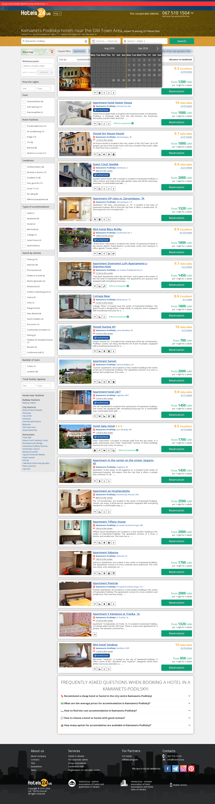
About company (38, 756)
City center (27, 415)
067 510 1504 (176, 13)
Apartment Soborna (105, 552)
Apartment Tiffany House (109, 521)
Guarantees (36, 766)
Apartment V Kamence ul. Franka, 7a (116, 614)
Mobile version (180, 785)
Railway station (29, 402)
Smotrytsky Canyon (31, 449)
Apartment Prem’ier (105, 583)
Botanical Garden (30, 451)
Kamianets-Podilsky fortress (35, 446)
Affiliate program (130, 759)
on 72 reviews (186, 430)
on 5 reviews (187, 330)
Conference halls (76, 766)
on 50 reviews (186, 72)
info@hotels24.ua (176, 759)
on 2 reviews (187, 267)
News (33, 770)
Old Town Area (29, 427)
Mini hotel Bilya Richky (107, 229)
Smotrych (27, 418)
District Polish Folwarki (32, 410)
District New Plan (30, 430)
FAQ (33, 763)
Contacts (35, 759)
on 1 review (187, 300)
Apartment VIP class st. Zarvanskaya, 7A (118, 198)
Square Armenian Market (34, 454)
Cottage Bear (101, 296)
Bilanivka (27, 424)
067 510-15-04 (174, 756)
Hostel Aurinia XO (104, 327)
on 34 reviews (186, 648)
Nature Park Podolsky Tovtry (35, 440)
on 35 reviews (186, 106)
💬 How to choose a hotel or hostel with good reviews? (93, 718)
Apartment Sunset (104, 361)
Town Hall (27, 437)
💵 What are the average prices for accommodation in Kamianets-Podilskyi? (105, 703)
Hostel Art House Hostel (108, 133)
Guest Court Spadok (105, 164)
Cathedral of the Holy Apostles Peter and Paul (178, 51)
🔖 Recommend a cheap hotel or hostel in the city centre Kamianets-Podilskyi (106, 696)
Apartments (79, 51)
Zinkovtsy (27, 413)
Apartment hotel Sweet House (112, 102)
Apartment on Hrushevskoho (111, 491)
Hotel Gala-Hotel (104, 426)
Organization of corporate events (84, 770)
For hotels (127, 756)
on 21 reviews (186, 168)
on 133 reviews (186, 233)
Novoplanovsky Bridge (33, 443)
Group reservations (77, 763)
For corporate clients (144, 14)
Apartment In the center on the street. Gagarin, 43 (123, 462)
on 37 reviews (186, 137)
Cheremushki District (32, 421)
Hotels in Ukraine (76, 756)
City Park (26, 469)
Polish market (29, 457)
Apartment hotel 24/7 (107, 392)
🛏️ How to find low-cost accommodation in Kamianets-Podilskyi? (99, 710)
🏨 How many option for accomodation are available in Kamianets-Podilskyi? (106, 725)
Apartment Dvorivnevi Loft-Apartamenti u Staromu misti (120, 265)
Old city (26, 460)
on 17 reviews (186, 395)
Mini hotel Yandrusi (105, 644)
